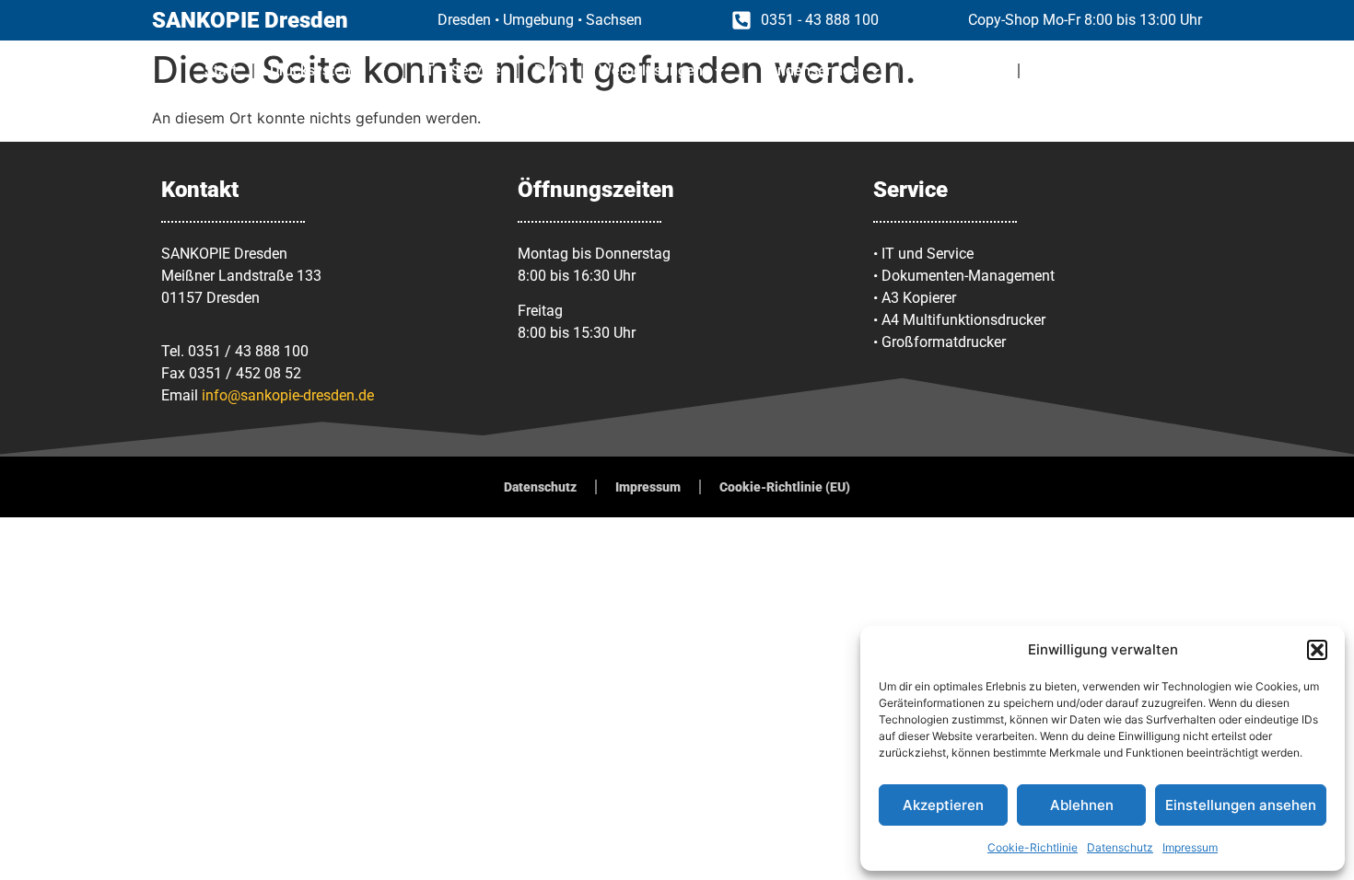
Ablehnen (1082, 805)
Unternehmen (1080, 70)
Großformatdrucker (943, 342)
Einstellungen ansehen (1240, 805)
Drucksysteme (317, 70)
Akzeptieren (943, 805)
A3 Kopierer (918, 298)
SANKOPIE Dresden (250, 20)
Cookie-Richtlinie (1032, 847)
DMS (550, 70)
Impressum (1190, 847)
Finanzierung (959, 70)
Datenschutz (1120, 847)
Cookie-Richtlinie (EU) (784, 487)
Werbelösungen (651, 70)
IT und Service (927, 253)
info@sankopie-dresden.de (288, 395)
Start (220, 70)
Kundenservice (809, 70)
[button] (1317, 650)
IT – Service (461, 70)
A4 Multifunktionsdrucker (963, 320)
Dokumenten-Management (968, 275)
